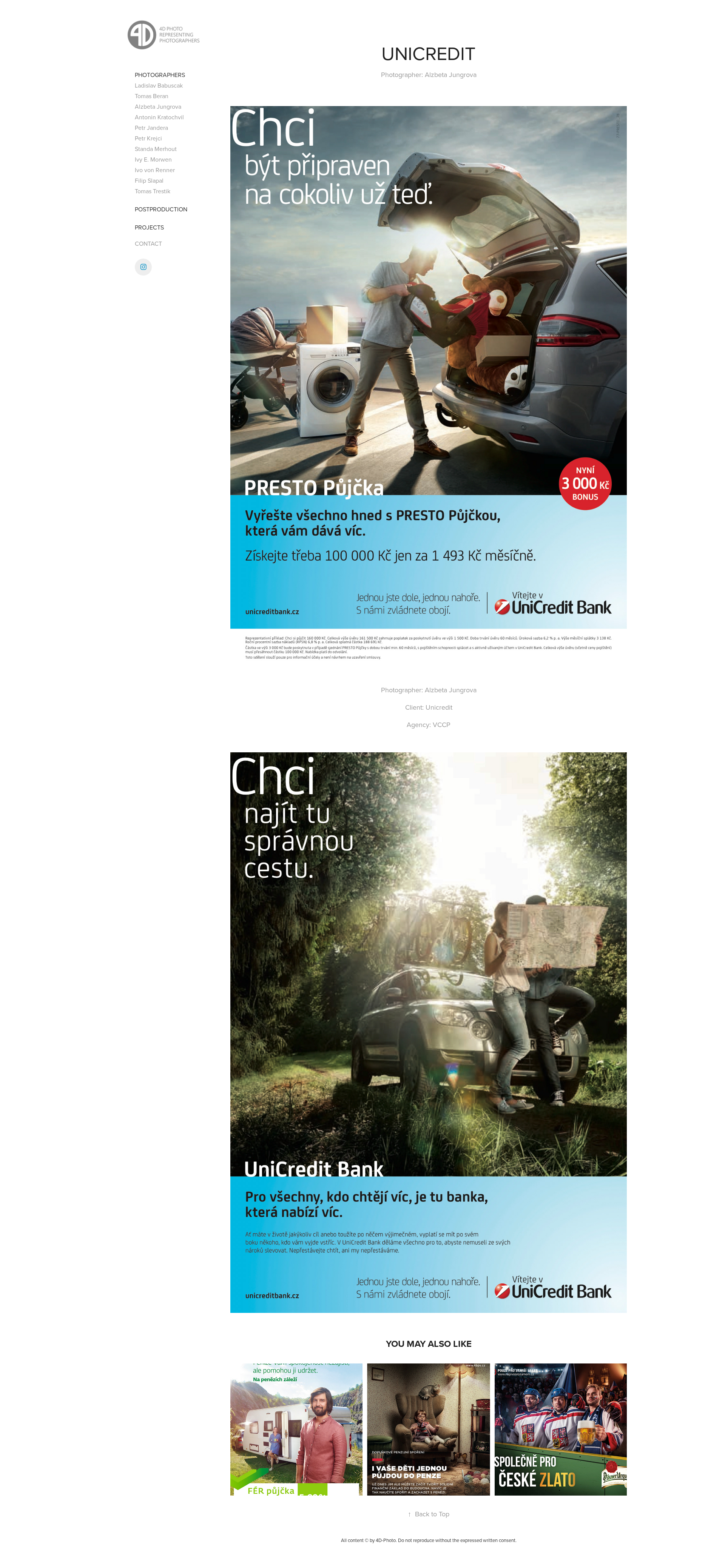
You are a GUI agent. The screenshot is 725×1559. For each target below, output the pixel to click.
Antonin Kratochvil (159, 117)
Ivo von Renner (155, 170)
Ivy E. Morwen (153, 159)
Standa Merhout (156, 149)
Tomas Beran (151, 96)
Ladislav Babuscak (159, 85)
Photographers (160, 75)
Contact (148, 243)
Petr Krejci (148, 138)
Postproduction (161, 209)
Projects (149, 227)
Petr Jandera (151, 127)
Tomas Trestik (152, 191)
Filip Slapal (149, 180)
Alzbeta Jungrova (158, 106)
